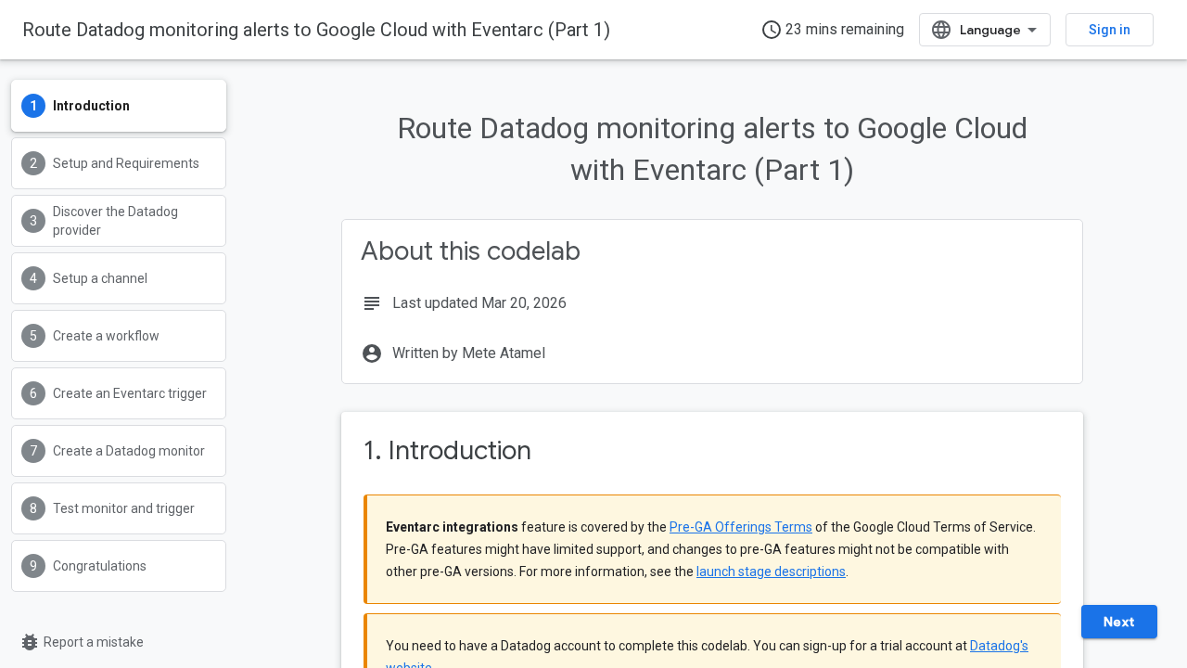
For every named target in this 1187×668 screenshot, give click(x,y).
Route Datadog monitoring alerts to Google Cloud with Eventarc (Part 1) (316, 30)
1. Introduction (447, 450)
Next (1119, 621)
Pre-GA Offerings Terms (741, 527)
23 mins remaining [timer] (832, 30)
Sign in (1109, 29)
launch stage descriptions (771, 571)
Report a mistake (81, 642)
